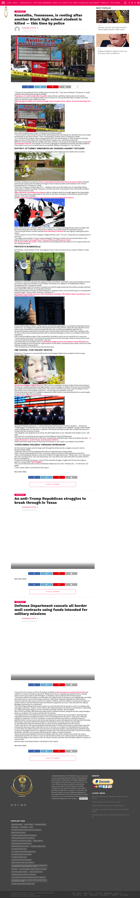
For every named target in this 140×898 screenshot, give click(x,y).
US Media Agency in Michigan (21, 860)
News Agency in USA (18, 832)
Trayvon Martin (48, 240)
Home (9, 3)
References (47, 3)
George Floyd (35, 240)
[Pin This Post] (53, 86)
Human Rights (26, 3)
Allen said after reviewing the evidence (30, 192)
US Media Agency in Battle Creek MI (24, 835)
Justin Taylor (35, 440)
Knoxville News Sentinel (53, 231)
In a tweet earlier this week (25, 242)
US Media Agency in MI (19, 857)
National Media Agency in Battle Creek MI (26, 830)
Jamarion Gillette (51, 440)
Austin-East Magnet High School (27, 385)
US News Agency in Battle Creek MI (24, 874)
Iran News (24, 827)
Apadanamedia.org (80, 782)
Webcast (105, 3)
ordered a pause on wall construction (70, 692)
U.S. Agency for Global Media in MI (23, 851)
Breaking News (17, 824)
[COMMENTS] (77, 86)
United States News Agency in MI (23, 884)
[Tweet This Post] (40, 86)
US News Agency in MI (38, 846)
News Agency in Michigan (20, 846)
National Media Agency (20, 872)
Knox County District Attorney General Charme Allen (60, 182)
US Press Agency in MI (19, 849)
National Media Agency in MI (21, 843)
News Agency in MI (36, 872)
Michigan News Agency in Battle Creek (32, 869)
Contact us (67, 3)
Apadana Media (40, 824)
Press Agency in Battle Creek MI (23, 838)
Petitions (37, 3)
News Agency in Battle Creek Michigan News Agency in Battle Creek (29, 880)
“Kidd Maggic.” (37, 462)
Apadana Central (30, 28)
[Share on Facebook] (28, 86)
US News (14, 869)
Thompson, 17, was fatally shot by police (30, 96)
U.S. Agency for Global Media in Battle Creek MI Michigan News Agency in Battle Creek (29, 866)
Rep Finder (95, 3)
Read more (83, 798)
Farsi (75, 3)
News (15, 3)
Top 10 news (115, 3)
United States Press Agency (21, 841)
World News (37, 841)
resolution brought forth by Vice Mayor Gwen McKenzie (64, 341)
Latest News (28, 824)
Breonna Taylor (64, 240)
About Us (57, 3)
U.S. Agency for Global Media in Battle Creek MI (28, 877)
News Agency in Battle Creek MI (23, 862)
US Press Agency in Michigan (21, 854)
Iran (31, 827)
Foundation (83, 3)
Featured (15, 827)
